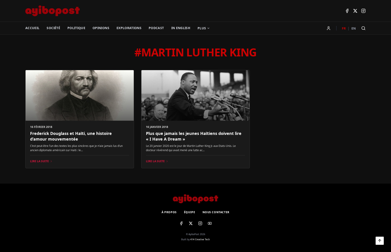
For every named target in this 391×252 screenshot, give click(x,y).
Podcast (156, 28)
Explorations (129, 28)
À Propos (169, 212)
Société (53, 28)
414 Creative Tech (200, 239)
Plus (202, 28)
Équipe (189, 212)
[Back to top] (380, 241)
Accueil (32, 28)
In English (181, 28)
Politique (76, 28)
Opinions (101, 28)
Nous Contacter (216, 212)
